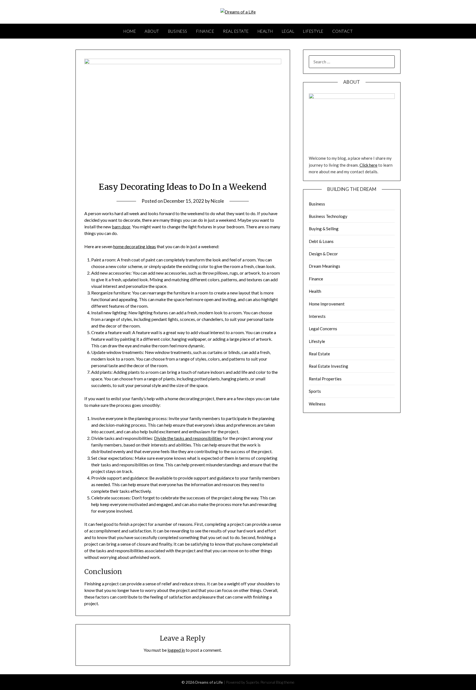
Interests (317, 316)
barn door (121, 226)
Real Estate (236, 31)
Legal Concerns (323, 328)
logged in (176, 650)
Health (265, 31)
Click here (368, 165)
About (152, 31)
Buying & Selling (324, 228)
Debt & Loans (321, 241)
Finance (205, 31)
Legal (288, 31)
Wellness (317, 403)
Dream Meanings (324, 266)
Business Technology (328, 216)
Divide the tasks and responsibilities (188, 438)
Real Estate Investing (328, 366)
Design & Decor (323, 253)
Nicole (217, 201)
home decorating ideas (134, 246)
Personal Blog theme (277, 682)
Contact (342, 31)
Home (129, 31)
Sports (315, 391)
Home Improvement (327, 303)
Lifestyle (313, 31)
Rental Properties (325, 378)
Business (177, 31)
